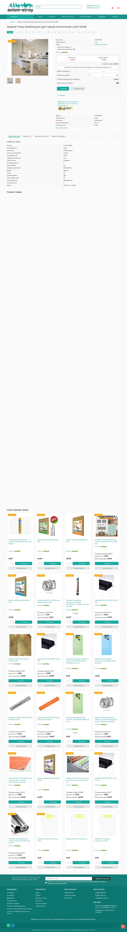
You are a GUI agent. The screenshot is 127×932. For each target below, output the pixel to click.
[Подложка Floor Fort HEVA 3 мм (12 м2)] (49, 645)
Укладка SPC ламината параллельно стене (102, 840)
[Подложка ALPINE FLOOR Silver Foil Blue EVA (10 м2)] (20, 703)
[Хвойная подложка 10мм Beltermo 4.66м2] (49, 764)
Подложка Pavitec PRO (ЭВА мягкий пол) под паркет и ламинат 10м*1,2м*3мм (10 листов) (20, 780)
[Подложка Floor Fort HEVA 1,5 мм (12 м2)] (106, 764)
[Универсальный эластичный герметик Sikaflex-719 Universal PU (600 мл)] (20, 525)
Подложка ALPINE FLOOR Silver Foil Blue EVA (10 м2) (20, 718)
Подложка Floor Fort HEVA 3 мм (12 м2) (48, 660)
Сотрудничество (12, 900)
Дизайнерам (102, 16)
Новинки (38, 895)
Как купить (52, 16)
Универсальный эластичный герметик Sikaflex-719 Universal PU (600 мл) (20, 541)
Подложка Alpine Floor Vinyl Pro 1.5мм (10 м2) (19, 660)
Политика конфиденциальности (16, 906)
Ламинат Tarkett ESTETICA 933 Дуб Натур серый (23, 430)
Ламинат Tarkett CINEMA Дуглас (18, 378)
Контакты (115, 16)
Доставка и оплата (67, 16)
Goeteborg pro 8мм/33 (100, 44)
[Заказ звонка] (123, 927)
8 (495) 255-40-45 (93, 5)
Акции (40, 16)
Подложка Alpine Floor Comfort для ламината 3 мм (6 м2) (48, 601)
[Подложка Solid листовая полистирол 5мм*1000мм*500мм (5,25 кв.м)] (106, 645)
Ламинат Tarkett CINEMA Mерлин (18, 326)
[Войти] (107, 6)
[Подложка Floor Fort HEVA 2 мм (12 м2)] (106, 586)
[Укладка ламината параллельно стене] (49, 824)
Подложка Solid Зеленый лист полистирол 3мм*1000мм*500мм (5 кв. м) (77, 719)
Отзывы (27, 136)
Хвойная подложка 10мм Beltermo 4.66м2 (48, 779)
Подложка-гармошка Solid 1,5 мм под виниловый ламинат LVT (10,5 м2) (106, 541)
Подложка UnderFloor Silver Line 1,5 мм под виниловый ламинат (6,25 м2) (77, 780)
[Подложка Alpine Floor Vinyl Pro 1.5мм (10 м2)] (20, 645)
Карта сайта (68, 898)
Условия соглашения (13, 903)
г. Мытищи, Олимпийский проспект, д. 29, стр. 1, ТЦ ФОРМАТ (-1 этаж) (106, 906)
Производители (69, 892)
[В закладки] (118, 197)
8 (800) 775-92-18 (93, 8)
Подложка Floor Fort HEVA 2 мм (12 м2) (106, 601)
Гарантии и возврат (85, 16)
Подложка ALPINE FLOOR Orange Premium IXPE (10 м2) (48, 718)
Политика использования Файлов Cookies (19, 909)
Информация (12, 889)
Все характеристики (62, 128)
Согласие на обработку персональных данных (18, 912)
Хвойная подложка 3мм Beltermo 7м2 (48, 540)
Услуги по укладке (58, 136)
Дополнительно (70, 889)
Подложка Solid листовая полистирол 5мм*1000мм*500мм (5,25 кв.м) (105, 661)
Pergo (96, 42)
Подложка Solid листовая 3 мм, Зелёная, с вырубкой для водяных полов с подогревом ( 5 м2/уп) (106, 719)
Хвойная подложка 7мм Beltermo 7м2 (77, 540)
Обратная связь (40, 906)
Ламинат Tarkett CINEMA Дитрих (18, 274)
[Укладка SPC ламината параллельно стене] (106, 824)
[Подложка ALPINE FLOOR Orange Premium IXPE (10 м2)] (49, 703)
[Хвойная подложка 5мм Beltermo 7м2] (20, 586)
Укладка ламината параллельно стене (47, 840)
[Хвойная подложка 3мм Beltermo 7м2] (49, 525)
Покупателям (40, 889)
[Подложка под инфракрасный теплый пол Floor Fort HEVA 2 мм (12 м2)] (20, 824)
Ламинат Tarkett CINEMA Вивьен (18, 222)
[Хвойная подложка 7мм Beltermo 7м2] (78, 525)
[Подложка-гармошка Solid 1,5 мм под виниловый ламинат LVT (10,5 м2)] (106, 525)
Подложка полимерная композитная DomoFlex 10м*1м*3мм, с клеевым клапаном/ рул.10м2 (77, 603)
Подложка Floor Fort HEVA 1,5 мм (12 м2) (106, 779)
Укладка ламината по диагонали (76, 839)
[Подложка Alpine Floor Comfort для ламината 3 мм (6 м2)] (49, 586)
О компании (10, 892)
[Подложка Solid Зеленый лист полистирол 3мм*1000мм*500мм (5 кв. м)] (78, 703)
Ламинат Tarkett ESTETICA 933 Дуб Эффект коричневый (26, 482)
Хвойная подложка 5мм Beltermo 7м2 (19, 601)
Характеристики (14, 136)
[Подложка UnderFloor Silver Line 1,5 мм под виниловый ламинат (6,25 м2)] (78, 764)
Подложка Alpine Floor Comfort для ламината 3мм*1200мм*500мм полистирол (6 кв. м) (77, 661)
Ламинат (12, 22)
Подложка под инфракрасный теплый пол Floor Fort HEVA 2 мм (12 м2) (19, 841)
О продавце (10, 895)
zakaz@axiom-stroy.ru (101, 898)
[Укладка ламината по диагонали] (78, 824)
